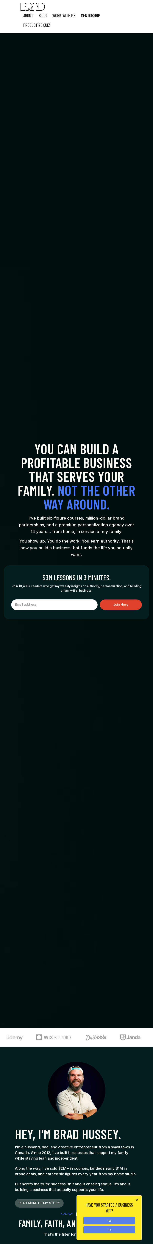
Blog (43, 15)
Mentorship (90, 15)
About (28, 15)
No (109, 1229)
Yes (109, 1220)
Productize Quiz (36, 25)
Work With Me (63, 15)
